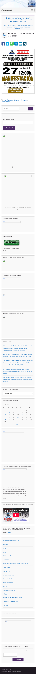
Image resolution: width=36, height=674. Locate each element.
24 (5, 419)
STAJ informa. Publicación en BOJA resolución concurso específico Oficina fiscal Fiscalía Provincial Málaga (18, 19)
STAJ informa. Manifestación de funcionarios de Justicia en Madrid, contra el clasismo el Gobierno (18, 26)
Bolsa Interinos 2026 (8, 575)
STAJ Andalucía (7, 10)
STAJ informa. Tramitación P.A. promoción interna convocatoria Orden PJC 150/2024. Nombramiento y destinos (17, 380)
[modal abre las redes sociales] (24, 44)
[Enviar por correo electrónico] (20, 44)
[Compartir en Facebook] (3, 44)
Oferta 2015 (6, 571)
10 (5, 414)
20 (18, 417)
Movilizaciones (8, 100)
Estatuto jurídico (7, 556)
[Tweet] (7, 44)
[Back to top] (31, 669)
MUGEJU (5, 586)
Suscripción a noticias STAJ (10, 602)
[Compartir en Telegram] (16, 44)
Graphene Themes (16, 671)
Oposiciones (6, 567)
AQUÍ (9, 532)
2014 (4, 548)
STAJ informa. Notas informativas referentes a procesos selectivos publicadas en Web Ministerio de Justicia (17, 371)
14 (22, 414)
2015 (4, 552)
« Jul (17, 424)
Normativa (6, 560)
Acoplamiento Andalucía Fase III (12, 541)
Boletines (5, 544)
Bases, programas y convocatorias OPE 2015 (15, 563)
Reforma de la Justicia (21, 100)
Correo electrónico (9, 119)
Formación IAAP (7, 579)
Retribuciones (6, 101)
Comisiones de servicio (9, 590)
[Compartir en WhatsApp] (12, 44)
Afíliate (5, 594)
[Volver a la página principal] (18, 4)
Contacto (5, 605)
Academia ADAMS (8, 582)
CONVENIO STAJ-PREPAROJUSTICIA (12, 598)
